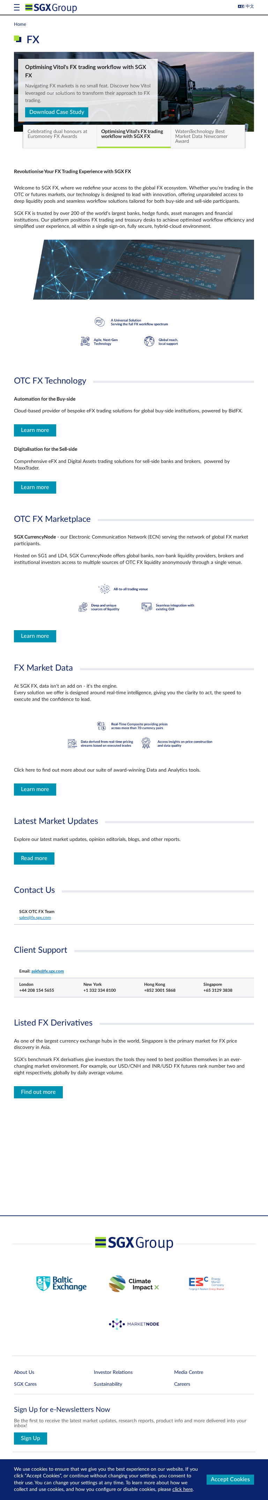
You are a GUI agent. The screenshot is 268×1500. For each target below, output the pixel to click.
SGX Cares (25, 1384)
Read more (34, 858)
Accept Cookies (230, 1479)
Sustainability (108, 1384)
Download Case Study (56, 112)
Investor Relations (113, 1372)
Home (20, 24)
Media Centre (188, 1372)
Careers (182, 1384)
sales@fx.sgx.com (35, 917)
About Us (24, 1372)
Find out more (38, 1092)
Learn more (35, 430)
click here (182, 1489)
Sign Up (30, 1438)
